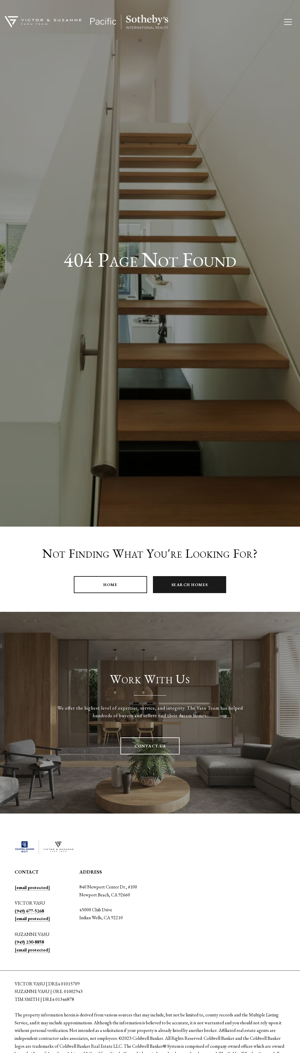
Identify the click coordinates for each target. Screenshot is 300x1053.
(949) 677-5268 (29, 911)
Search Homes (189, 584)
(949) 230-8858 (29, 942)
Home (110, 584)
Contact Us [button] (150, 746)
